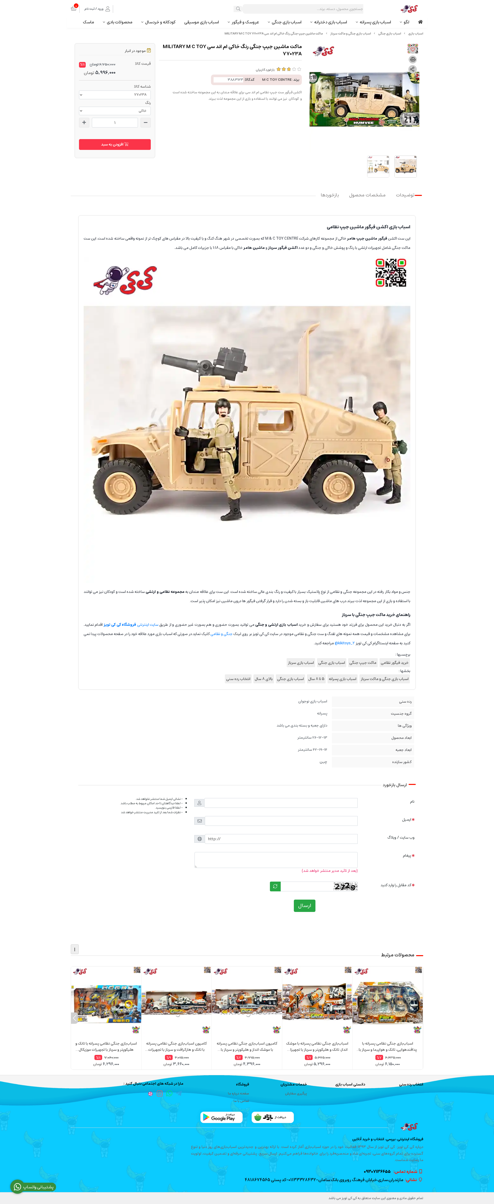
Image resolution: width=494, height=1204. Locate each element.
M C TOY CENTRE (277, 80)
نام (412, 801)
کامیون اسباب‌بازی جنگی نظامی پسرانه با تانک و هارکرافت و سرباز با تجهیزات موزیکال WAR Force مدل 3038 (176, 1046)
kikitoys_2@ (345, 643)
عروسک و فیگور (245, 22)
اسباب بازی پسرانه (375, 22)
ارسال (304, 905)
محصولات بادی (120, 22)
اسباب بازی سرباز (301, 662)
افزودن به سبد (112, 144)
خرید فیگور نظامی (395, 662)
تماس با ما (241, 1101)
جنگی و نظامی (221, 634)
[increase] (84, 123)
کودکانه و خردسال (160, 22)
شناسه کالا (142, 87)
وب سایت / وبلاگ (400, 837)
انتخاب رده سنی (238, 679)
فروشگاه (242, 1084)
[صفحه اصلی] (415, 33)
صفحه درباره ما (238, 1094)
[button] (419, 1018)
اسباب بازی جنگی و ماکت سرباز (350, 33)
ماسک (88, 22)
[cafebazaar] (273, 1117)
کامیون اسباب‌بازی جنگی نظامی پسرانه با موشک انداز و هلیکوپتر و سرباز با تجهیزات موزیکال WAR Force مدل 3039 (247, 1046)
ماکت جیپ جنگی (362, 662)
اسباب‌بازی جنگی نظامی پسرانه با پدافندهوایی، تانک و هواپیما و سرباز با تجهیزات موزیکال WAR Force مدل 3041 (387, 1046)
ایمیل (406, 819)
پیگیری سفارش (296, 1094)
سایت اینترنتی (131, 624)
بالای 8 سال (264, 679)
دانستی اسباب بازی (350, 1084)
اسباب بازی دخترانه (330, 22)
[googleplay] (221, 1117)
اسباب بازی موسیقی (201, 22)
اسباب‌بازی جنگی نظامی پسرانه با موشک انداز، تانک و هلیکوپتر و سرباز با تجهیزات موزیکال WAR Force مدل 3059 (317, 1046)
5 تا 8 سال (316, 679)
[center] (238, 9)
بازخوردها (330, 195)
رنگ (148, 103)
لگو (406, 22)
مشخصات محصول (367, 195)
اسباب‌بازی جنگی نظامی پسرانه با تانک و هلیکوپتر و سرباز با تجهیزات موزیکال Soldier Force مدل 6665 (106, 1046)
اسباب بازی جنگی (287, 22)
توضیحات (405, 195)
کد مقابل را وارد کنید (396, 885)
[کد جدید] (275, 886)
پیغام (407, 855)
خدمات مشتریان (293, 1084)
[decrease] (145, 123)
